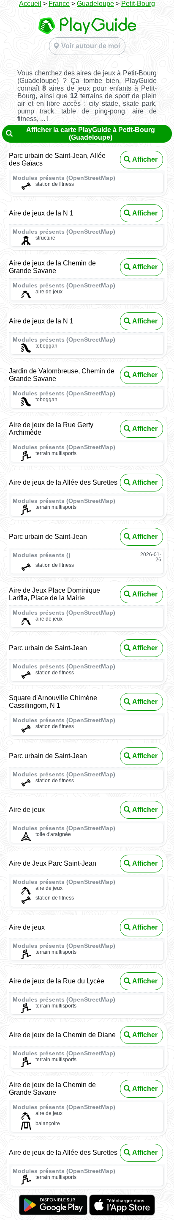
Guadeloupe (95, 3)
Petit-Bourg (138, 3)
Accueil (30, 3)
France (59, 3)
